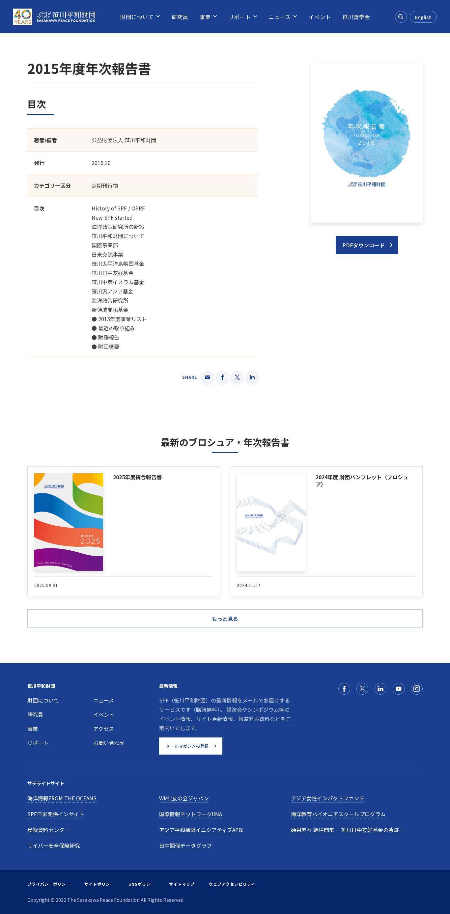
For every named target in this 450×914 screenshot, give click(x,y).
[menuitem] (137, 16)
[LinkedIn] (380, 689)
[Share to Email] (207, 377)
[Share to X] (237, 377)
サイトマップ (182, 884)
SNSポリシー (141, 884)
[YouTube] (399, 689)
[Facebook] (344, 689)
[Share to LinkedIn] (252, 377)
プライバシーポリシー (48, 884)
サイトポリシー (99, 884)
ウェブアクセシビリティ (232, 884)
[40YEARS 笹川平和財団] (54, 17)
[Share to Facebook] (222, 377)
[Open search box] (401, 17)
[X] (362, 689)
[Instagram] (417, 689)
